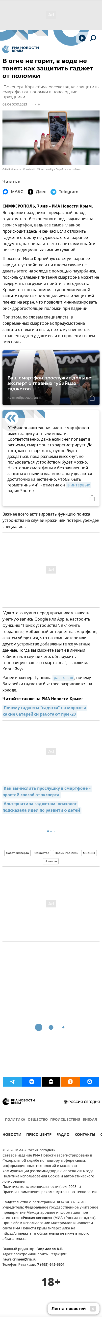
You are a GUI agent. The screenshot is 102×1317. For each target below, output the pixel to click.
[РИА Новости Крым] (20, 49)
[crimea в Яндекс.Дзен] (51, 1082)
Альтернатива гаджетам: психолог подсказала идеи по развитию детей (41, 807)
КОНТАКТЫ (85, 1135)
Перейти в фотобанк (68, 169)
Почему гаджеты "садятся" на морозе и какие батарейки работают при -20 (44, 711)
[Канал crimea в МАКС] (89, 1082)
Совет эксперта (17, 853)
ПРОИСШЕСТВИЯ (65, 1120)
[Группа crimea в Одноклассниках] (70, 1082)
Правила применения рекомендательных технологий (49, 1192)
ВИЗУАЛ (90, 1120)
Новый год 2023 (66, 853)
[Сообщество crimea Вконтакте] (31, 1082)
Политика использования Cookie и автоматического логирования (48, 1179)
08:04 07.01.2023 (14, 104)
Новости (51, 861)
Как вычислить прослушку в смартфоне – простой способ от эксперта (47, 792)
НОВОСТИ (11, 1135)
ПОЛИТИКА (15, 1120)
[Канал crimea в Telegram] (12, 1082)
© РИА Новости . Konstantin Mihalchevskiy (27, 169)
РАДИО (63, 1135)
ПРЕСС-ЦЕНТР (38, 1135)
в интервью (78, 485)
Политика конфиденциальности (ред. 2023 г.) (41, 1187)
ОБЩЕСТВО (38, 1120)
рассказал (63, 678)
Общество (41, 853)
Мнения (89, 853)
